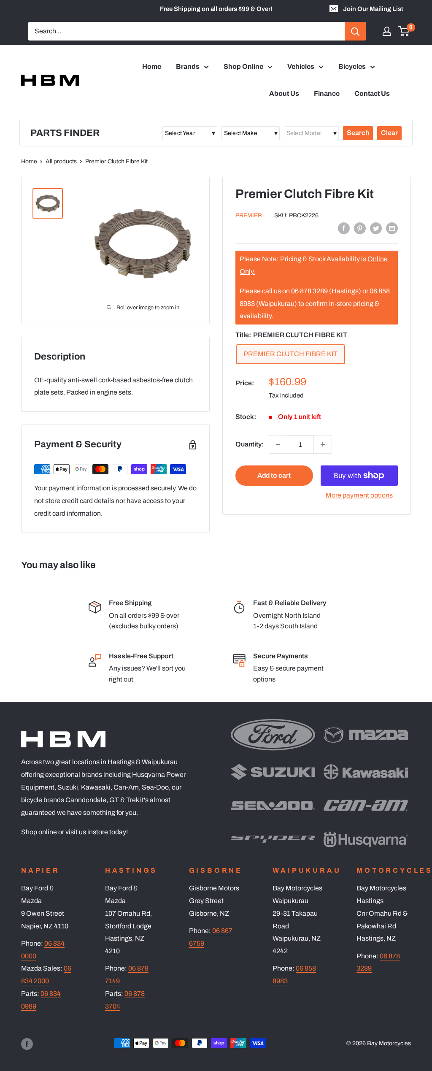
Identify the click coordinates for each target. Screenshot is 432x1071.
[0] (404, 31)
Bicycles (352, 66)
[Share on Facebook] (344, 228)
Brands (188, 66)
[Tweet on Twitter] (376, 228)
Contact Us (372, 93)
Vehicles (300, 66)
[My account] (387, 31)
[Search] (355, 31)
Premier (248, 215)
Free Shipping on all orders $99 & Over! (216, 8)
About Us (284, 93)
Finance (327, 93)
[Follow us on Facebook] (27, 1044)
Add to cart (274, 475)
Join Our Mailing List (373, 8)
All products (61, 161)
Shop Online (243, 66)
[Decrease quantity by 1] (278, 444)
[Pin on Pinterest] (360, 228)
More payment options (359, 495)
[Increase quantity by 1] (323, 444)
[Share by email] (392, 228)
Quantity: (249, 444)
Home (151, 66)
